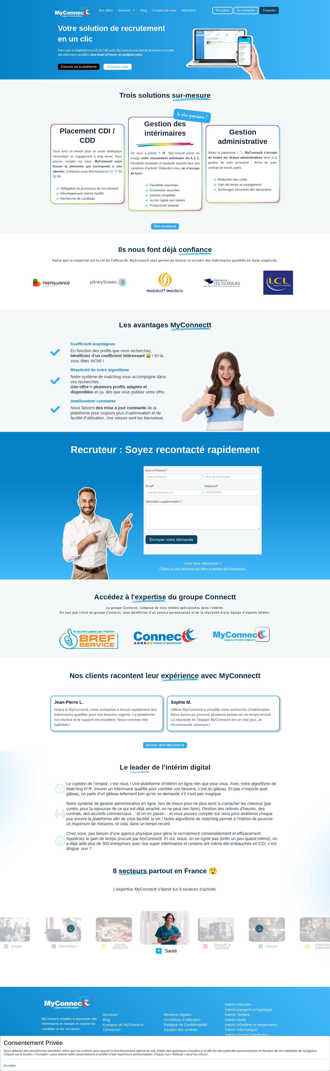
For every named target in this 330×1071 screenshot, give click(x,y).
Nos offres (106, 10)
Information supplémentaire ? (164, 501)
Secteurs (124, 10)
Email (150, 486)
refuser (202, 1054)
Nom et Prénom (156, 470)
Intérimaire (189, 10)
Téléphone (211, 486)
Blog (144, 10)
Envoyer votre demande (171, 539)
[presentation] (71, 929)
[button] (153, 958)
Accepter (10, 1065)
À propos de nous (164, 10)
